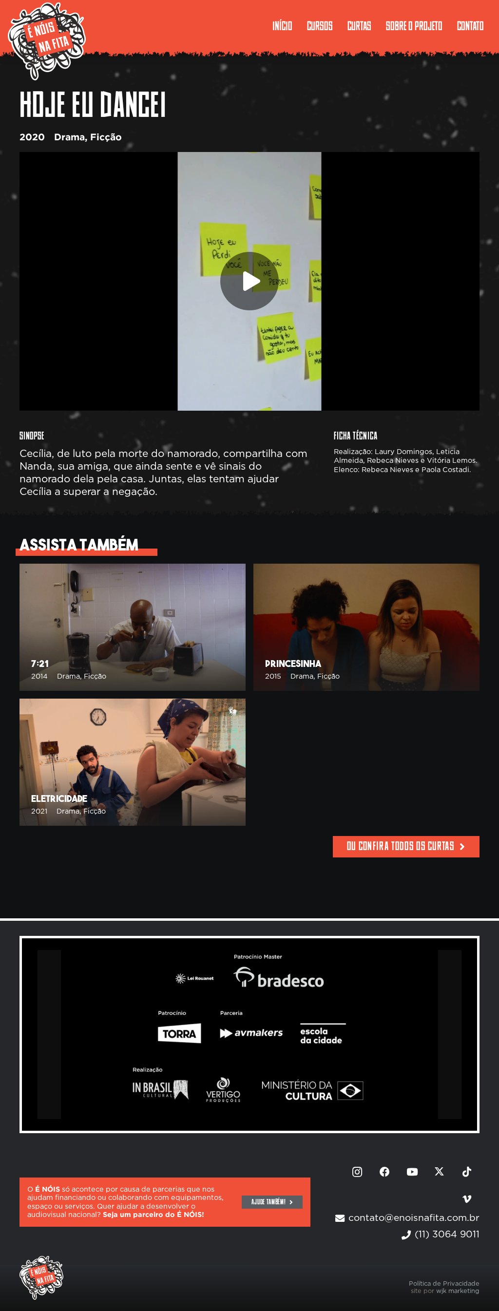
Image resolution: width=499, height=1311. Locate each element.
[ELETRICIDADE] (132, 762)
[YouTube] (412, 1172)
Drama (69, 137)
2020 (32, 137)
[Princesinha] (366, 627)
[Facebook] (385, 1172)
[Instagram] (357, 1172)
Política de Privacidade (444, 1284)
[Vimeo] (467, 1199)
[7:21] (132, 627)
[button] (449, 26)
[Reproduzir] (249, 281)
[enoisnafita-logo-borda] (47, 41)
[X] (439, 1172)
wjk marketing (458, 1291)
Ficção (106, 137)
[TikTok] (467, 1172)
